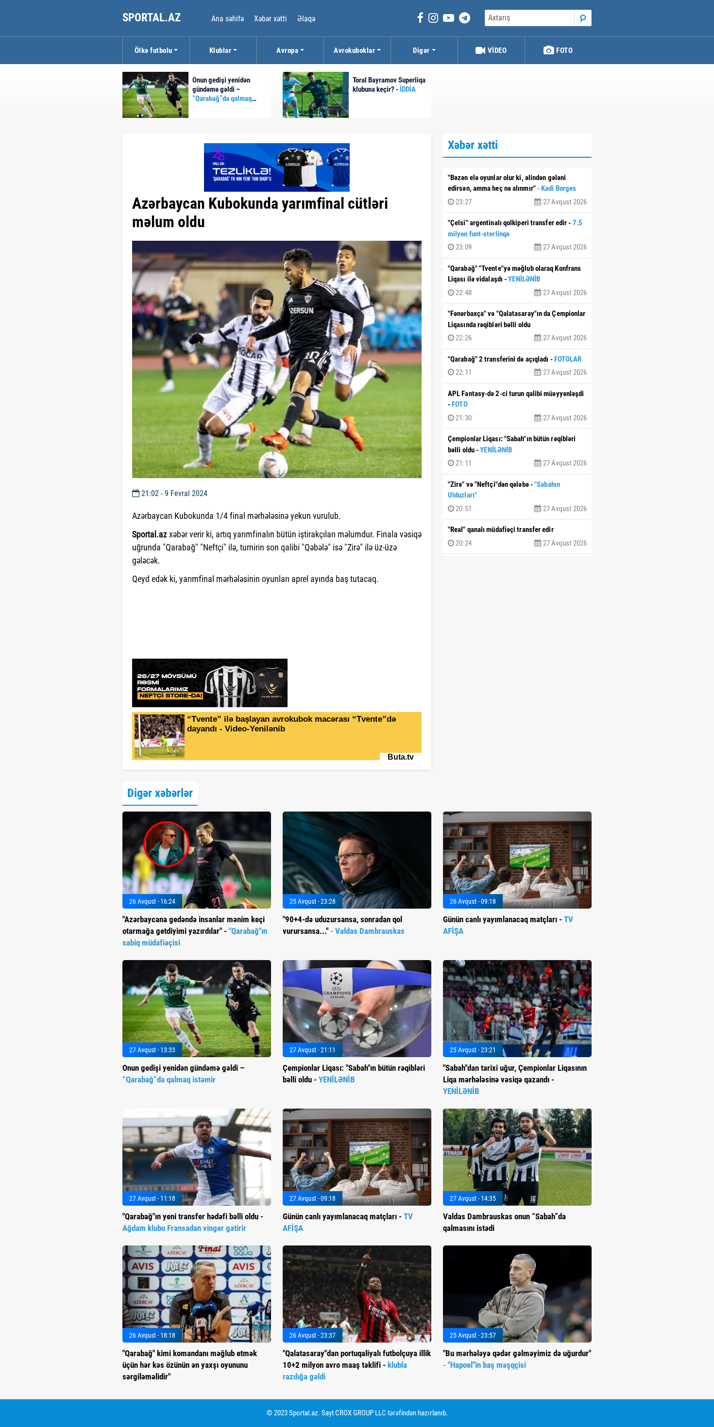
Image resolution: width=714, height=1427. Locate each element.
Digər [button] (421, 50)
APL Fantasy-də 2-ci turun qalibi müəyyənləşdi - (517, 405)
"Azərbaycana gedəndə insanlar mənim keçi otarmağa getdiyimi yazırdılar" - (194, 930)
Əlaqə (306, 18)
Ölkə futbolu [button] (153, 50)
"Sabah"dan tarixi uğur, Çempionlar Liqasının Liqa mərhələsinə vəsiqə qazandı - (515, 1079)
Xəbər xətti (270, 18)
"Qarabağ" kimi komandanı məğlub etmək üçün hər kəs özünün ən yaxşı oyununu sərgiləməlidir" (189, 1364)
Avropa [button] (287, 50)
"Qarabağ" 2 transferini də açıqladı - (517, 366)
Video (496, 50)
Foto (564, 50)
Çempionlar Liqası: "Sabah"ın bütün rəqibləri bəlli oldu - (517, 450)
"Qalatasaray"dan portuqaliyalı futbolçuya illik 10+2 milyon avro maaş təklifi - (357, 1364)
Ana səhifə (227, 18)
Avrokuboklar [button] (354, 50)
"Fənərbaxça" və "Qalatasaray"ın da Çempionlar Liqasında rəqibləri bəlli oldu (517, 325)
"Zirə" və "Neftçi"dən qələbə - (517, 496)
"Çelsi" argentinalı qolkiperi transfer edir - (517, 234)
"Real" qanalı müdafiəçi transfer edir (517, 536)
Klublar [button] (220, 50)
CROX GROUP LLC (360, 1413)
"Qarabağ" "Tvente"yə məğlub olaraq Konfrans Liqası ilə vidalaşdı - (517, 280)
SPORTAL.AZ (152, 17)
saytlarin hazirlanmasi (171, 596)
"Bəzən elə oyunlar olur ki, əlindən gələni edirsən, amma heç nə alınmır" (517, 189)
